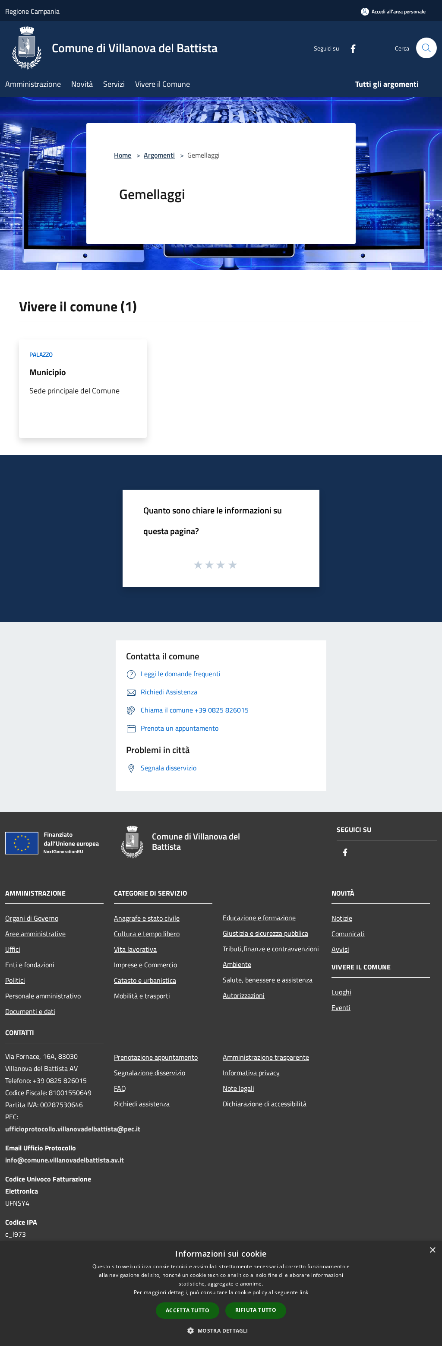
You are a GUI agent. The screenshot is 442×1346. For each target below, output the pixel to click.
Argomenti (159, 155)
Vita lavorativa (135, 949)
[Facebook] (349, 48)
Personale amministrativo (43, 996)
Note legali (238, 1088)
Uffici (12, 949)
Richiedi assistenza (142, 1104)
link (304, 1292)
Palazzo (41, 354)
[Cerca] (426, 48)
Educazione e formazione (259, 917)
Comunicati (348, 933)
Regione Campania (32, 11)
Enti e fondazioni (29, 965)
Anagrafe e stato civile (147, 918)
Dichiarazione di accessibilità (264, 1104)
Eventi (341, 1007)
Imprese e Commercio (145, 965)
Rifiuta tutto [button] (255, 1310)
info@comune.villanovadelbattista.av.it (64, 1160)
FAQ (120, 1088)
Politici (15, 980)
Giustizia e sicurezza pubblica (265, 933)
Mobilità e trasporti (142, 996)
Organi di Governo (31, 918)
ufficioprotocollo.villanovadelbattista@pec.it (72, 1129)
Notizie (342, 918)
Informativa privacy (251, 1072)
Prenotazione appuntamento (156, 1057)
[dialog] (221, 1293)
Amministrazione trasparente (266, 1057)
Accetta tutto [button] (187, 1310)
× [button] (432, 1250)
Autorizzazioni (244, 995)
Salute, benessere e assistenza (268, 980)
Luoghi (341, 992)
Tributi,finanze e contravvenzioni (271, 949)
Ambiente (237, 964)
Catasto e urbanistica (145, 980)
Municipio (47, 372)
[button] (221, 1330)
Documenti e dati (30, 1011)
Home (122, 155)
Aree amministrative (35, 933)
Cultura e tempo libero (147, 933)
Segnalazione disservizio (149, 1072)
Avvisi (340, 949)
